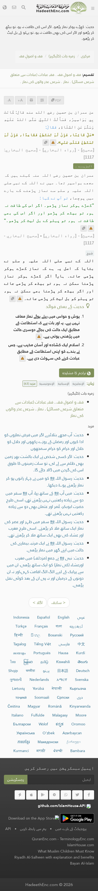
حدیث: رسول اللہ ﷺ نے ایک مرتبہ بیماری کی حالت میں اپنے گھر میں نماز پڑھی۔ (47, 546)
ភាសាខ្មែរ (24, 741)
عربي (81, 617)
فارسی (64, 644)
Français (41, 626)
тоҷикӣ (21, 697)
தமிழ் (44, 661)
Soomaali (41, 697)
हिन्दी (18, 635)
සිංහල (35, 635)
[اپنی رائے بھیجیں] (53, 142)
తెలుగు (83, 661)
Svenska (81, 679)
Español (43, 617)
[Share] (42, 100)
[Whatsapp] (66, 795)
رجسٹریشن (15, 779)
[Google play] (43, 795)
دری (80, 697)
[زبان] (4, 8)
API (8, 828)
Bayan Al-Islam (82, 863)
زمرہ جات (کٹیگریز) (62, 56)
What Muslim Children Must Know (66, 851)
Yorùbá (38, 688)
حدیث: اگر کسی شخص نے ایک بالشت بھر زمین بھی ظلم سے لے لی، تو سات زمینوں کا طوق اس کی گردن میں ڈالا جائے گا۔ (44, 463)
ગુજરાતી (16, 679)
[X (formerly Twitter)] (77, 795)
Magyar (34, 706)
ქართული (73, 741)
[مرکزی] (93, 8)
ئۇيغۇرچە (76, 626)
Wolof (43, 724)
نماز (66, 82)
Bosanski (55, 635)
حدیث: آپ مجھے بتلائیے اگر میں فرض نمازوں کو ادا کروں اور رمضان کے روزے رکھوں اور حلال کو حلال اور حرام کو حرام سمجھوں (44, 441)
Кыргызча (78, 688)
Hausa (63, 652)
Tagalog (19, 644)
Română (55, 706)
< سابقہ (58, 602)
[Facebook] (89, 795)
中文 (81, 644)
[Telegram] (54, 795)
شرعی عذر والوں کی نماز (41, 82)
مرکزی (85, 56)
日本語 (62, 670)
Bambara (77, 750)
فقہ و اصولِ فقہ (31, 56)
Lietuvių (18, 688)
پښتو (46, 670)
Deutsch (83, 670)
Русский (77, 635)
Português (41, 652)
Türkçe (21, 626)
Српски (63, 697)
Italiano (17, 715)
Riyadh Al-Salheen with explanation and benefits (54, 857)
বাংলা (59, 626)
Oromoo (78, 724)
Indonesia (21, 617)
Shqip (13, 670)
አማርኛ (62, 679)
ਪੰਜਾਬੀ (57, 750)
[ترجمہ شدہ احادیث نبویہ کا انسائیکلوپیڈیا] (62, 8)
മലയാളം (19, 652)
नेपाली (57, 688)
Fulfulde (37, 715)
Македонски (48, 741)
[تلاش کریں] (23, 8)
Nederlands (39, 679)
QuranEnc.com (44, 839)
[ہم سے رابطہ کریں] (14, 8)
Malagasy (60, 715)
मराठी (41, 750)
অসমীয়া (30, 670)
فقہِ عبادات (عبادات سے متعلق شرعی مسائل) (49, 405)
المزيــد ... (84, 166)
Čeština (14, 706)
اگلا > (38, 602)
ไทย (13, 661)
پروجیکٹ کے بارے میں (71, 828)
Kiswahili (63, 661)
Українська (25, 733)
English (64, 617)
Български (22, 724)
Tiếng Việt (42, 644)
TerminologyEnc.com (77, 839)
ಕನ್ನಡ (60, 724)
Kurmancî (21, 750)
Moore (81, 715)
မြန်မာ (28, 661)
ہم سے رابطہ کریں (33, 828)
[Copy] (46, 142)
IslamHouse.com (80, 845)
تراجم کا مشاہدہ (74, 372)
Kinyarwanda (80, 706)
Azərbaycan (72, 733)
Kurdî (80, 652)
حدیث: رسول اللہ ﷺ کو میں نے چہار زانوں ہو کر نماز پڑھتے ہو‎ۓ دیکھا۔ (45, 481)
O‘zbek (49, 733)
